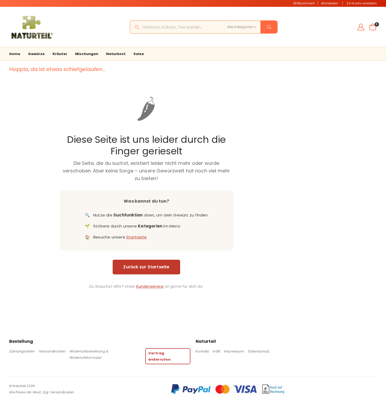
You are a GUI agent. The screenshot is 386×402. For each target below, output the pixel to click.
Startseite (136, 237)
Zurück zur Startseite (146, 267)
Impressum (234, 351)
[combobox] (203, 27)
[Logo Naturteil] (31, 27)
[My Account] (361, 27)
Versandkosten (52, 351)
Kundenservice (150, 286)
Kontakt (202, 351)
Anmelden (329, 3)
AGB (216, 351)
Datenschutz (259, 351)
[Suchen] (268, 27)
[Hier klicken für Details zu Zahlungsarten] (274, 389)
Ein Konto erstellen (362, 3)
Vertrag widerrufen (159, 356)
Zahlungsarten (22, 351)
